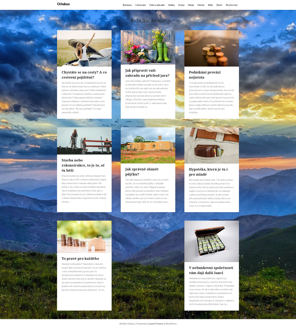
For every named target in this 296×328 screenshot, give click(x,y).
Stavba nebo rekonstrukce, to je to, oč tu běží (83, 165)
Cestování (140, 5)
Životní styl (231, 5)
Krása (181, 5)
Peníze (200, 5)
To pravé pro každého (80, 258)
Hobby (171, 5)
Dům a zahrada (156, 5)
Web (210, 5)
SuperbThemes (155, 323)
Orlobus (63, 4)
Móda (191, 5)
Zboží (219, 5)
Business (127, 5)
